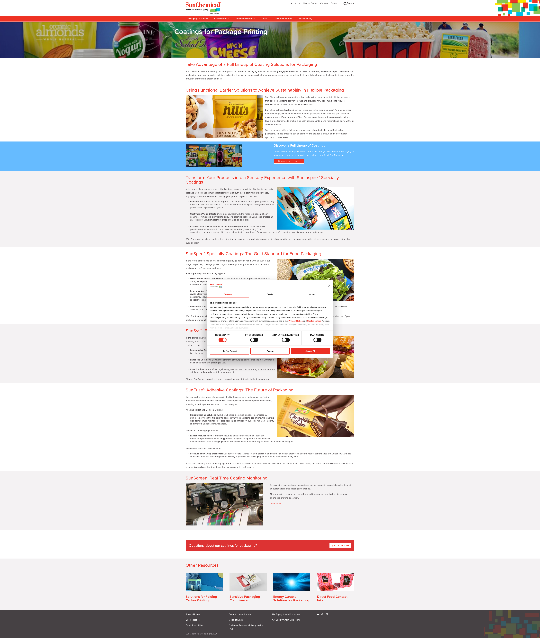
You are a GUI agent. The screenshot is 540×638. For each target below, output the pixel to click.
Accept (270, 351)
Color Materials (221, 18)
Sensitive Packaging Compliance (245, 598)
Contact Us (336, 3)
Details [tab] (270, 294)
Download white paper (289, 161)
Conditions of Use (194, 625)
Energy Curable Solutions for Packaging (291, 598)
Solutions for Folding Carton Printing (201, 598)
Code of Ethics (236, 619)
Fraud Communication (240, 614)
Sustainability (305, 18)
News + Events (310, 3)
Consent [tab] (228, 294)
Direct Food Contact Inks (332, 598)
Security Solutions (283, 18)
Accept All (310, 351)
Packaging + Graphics (197, 18)
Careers (324, 3)
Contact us (341, 545)
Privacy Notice (295, 321)
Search (350, 3)
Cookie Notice (193, 619)
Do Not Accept (229, 351)
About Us (295, 3)
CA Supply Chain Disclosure (286, 619)
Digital (265, 18)
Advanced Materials (245, 18)
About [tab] (312, 294)
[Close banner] (329, 286)
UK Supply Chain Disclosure (286, 614)
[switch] (254, 340)
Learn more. (276, 503)
